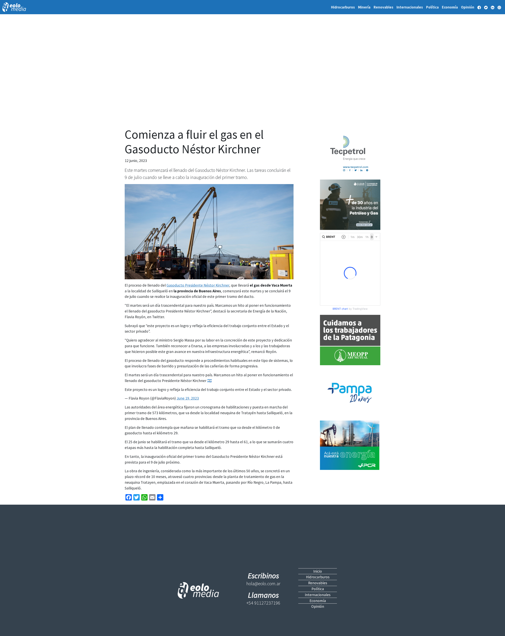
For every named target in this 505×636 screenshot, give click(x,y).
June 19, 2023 (188, 398)
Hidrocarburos (343, 7)
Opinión (467, 7)
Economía (450, 7)
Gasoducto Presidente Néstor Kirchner (197, 285)
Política (432, 7)
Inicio (317, 571)
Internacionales (410, 7)
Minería (364, 7)
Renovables (383, 7)
